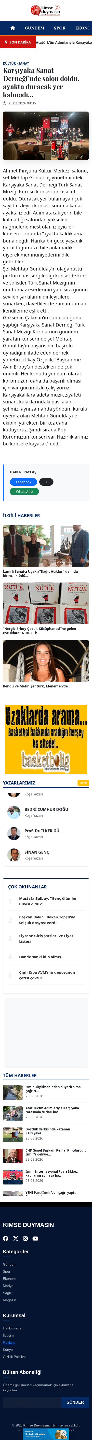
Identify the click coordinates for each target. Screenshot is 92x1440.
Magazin (9, 1300)
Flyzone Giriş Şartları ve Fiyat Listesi (46, 938)
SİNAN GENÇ (37, 844)
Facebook (23, 482)
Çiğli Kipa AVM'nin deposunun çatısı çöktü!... (47, 975)
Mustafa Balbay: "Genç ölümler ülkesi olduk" (48, 901)
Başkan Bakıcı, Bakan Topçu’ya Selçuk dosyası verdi (47, 919)
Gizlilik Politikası (15, 1357)
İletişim (8, 1335)
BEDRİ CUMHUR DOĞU (46, 802)
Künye (8, 1350)
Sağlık (8, 1293)
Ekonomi (9, 1279)
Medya (8, 1286)
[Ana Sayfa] (46, 10)
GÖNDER (75, 1402)
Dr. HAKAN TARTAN (43, 866)
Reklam (9, 1342)
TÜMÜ (83, 782)
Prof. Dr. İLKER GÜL (43, 823)
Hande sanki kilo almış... (41, 956)
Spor (60, 27)
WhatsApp (24, 491)
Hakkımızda (12, 1328)
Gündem (34, 27)
